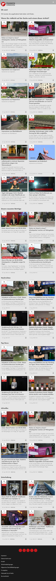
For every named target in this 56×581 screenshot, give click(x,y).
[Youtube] (28, 550)
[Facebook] (20, 550)
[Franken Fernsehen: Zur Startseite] (8, 4)
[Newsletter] (35, 550)
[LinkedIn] (31, 550)
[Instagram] (24, 550)
